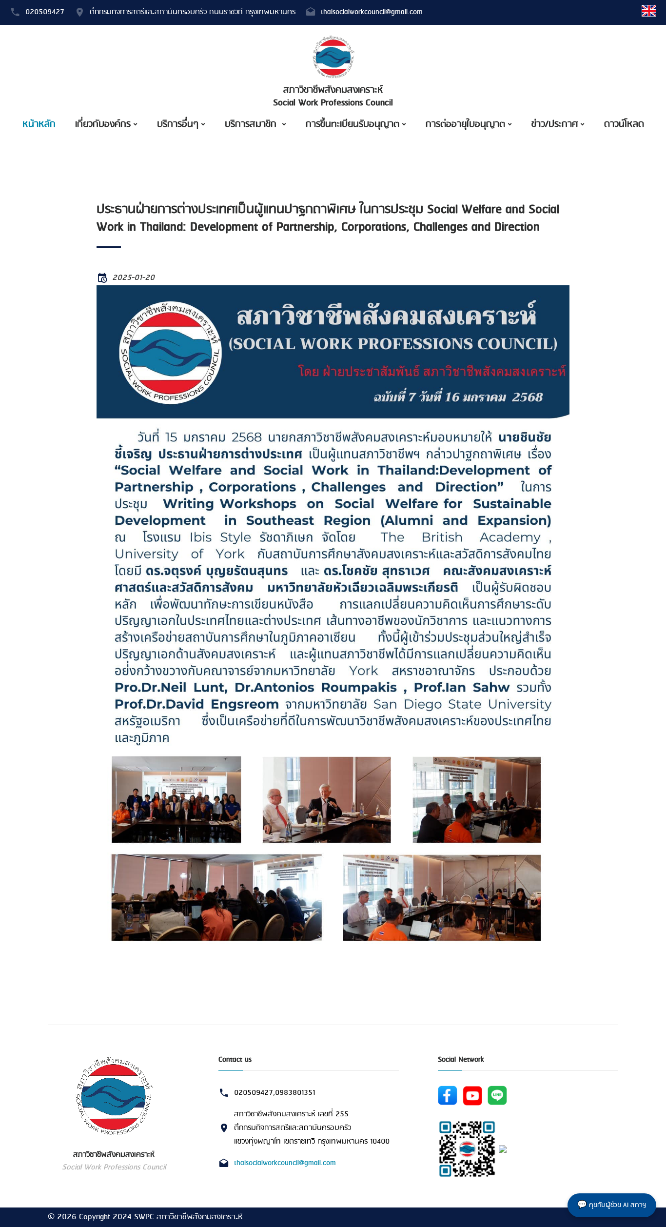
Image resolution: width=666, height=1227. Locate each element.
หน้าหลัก (39, 124)
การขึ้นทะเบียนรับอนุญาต (352, 124)
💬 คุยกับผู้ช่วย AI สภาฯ (611, 1205)
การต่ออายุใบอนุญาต (465, 124)
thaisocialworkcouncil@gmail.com (372, 12)
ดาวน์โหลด (624, 124)
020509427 (44, 12)
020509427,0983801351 (274, 1093)
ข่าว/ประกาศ (554, 124)
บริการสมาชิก (252, 124)
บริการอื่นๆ (177, 124)
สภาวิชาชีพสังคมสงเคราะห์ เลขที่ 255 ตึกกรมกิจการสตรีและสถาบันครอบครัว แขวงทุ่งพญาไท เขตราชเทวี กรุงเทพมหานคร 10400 (312, 1128)
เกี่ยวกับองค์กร (103, 124)
